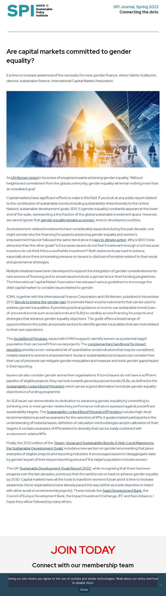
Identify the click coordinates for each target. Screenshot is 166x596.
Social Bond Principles (30, 338)
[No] (160, 584)
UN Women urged (24, 177)
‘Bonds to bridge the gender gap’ (40, 302)
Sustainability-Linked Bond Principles (34, 386)
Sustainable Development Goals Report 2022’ (55, 468)
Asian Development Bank (122, 490)
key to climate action (110, 240)
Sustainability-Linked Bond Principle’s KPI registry (84, 412)
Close (84, 589)
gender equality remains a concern (67, 220)
